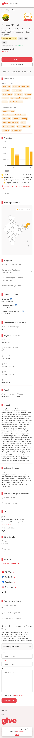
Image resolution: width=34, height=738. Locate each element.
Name (4, 653)
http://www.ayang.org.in (11, 563)
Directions (6, 524)
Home (4, 10)
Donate (17, 60)
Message (5, 669)
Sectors (4, 711)
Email (4, 661)
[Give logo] (17, 721)
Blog (3, 715)
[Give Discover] (10, 4)
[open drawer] (30, 3)
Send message (9, 700)
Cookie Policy (20, 731)
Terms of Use (18, 695)
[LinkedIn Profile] (11, 299)
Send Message (17, 65)
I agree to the (14, 695)
